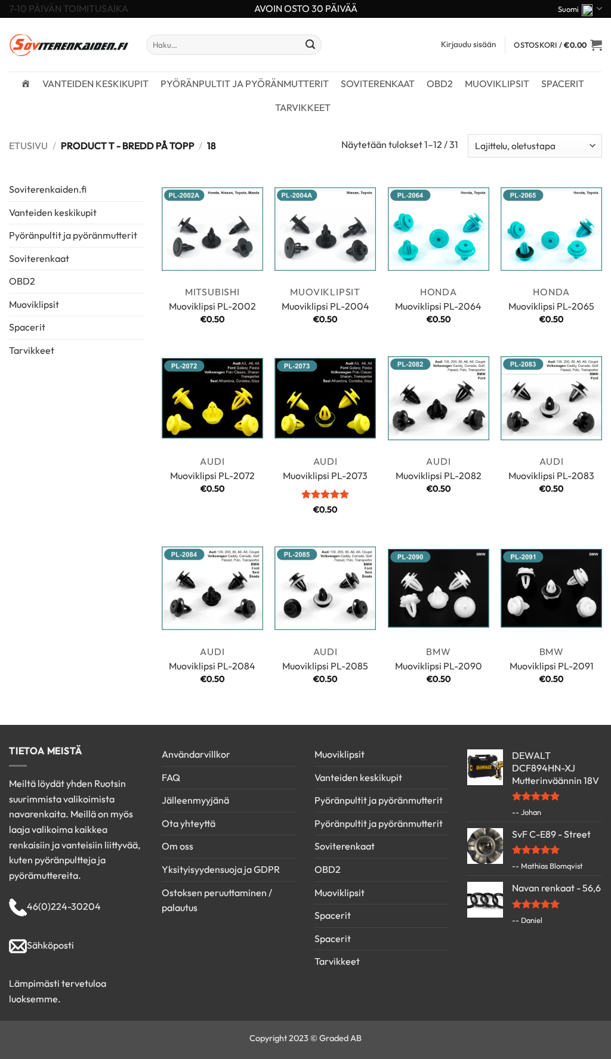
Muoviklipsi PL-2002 (212, 306)
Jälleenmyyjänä (195, 800)
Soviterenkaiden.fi (48, 189)
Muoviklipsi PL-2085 (325, 666)
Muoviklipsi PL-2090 (438, 666)
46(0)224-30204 (64, 906)
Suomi (568, 9)
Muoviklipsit (497, 83)
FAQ (171, 777)
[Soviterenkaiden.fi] (25, 83)
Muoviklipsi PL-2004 (325, 306)
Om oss (177, 846)
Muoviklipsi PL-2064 (438, 306)
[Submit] (310, 45)
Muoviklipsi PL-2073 (325, 475)
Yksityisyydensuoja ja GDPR (221, 869)
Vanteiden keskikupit (95, 83)
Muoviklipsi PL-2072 (212, 475)
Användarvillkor (196, 754)
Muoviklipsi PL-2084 (212, 666)
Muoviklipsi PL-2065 (551, 306)
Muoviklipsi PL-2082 (439, 475)
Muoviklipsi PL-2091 (552, 666)
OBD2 (440, 83)
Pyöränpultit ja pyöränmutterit (245, 83)
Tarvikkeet (303, 107)
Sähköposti (50, 945)
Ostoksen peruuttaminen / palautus (217, 900)
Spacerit (562, 83)
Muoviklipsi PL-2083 (551, 475)
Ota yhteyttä (188, 823)
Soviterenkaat (378, 83)
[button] (558, 45)
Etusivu (28, 146)
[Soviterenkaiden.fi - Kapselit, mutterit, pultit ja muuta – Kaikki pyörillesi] (68, 45)
